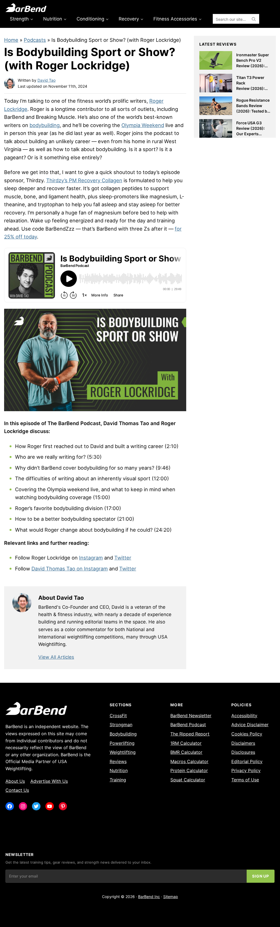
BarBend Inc (149, 896)
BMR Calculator (186, 752)
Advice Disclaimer (250, 724)
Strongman (121, 724)
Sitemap (170, 896)
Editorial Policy (246, 761)
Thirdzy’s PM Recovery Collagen (84, 180)
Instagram (91, 558)
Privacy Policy (246, 770)
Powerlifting (122, 743)
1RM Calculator (186, 743)
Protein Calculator (189, 770)
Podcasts (35, 40)
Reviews (118, 761)
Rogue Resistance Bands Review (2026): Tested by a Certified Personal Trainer (253, 111)
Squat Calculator (187, 779)
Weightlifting (123, 752)
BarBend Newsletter (190, 715)
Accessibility (244, 715)
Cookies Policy (246, 734)
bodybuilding (45, 125)
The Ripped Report (189, 734)
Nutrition (119, 770)
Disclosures (243, 752)
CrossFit (118, 715)
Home (11, 40)
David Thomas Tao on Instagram (69, 569)
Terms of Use (245, 779)
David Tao (46, 80)
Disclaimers (243, 743)
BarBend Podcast (188, 724)
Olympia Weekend (142, 125)
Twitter (122, 558)
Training (118, 779)
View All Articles (56, 657)
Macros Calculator (189, 761)
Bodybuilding (123, 734)
